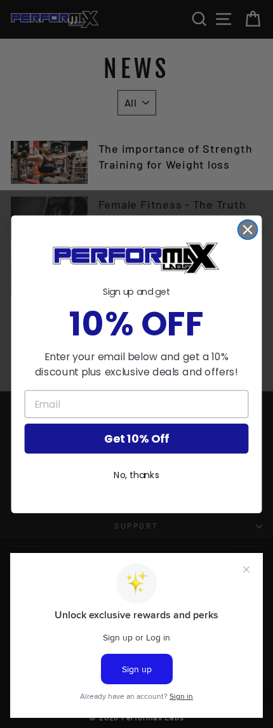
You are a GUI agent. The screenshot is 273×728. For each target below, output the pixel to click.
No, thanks (136, 475)
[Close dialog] (248, 229)
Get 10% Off (136, 438)
